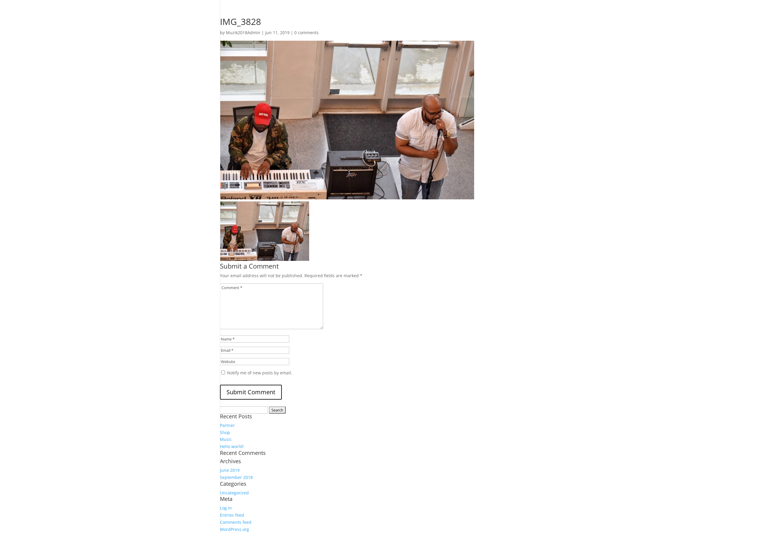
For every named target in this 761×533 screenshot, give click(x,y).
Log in (226, 508)
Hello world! (232, 446)
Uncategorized (234, 493)
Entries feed (232, 515)
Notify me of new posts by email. (259, 373)
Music (226, 439)
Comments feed (235, 522)
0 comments (306, 32)
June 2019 (230, 470)
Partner (227, 425)
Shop (225, 432)
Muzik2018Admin (243, 32)
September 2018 (236, 477)
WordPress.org (234, 529)
